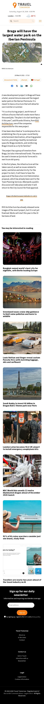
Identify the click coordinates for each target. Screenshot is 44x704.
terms (27, 372)
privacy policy (36, 372)
